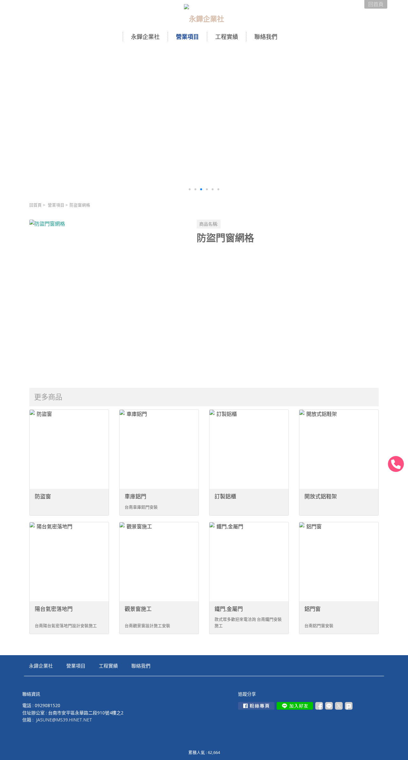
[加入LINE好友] (295, 706)
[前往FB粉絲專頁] (256, 706)
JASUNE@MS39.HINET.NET (64, 720)
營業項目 (56, 205)
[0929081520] (396, 464)
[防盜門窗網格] (107, 298)
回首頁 (35, 205)
